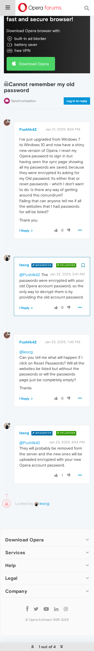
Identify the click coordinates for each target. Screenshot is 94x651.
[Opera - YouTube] (46, 609)
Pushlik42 (28, 129)
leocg (24, 265)
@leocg (26, 352)
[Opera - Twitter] (36, 609)
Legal (11, 578)
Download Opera (34, 64)
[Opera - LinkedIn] (56, 609)
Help (10, 565)
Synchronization (23, 101)
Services (15, 552)
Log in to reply (77, 101)
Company (16, 591)
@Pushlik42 (29, 274)
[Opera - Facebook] (27, 609)
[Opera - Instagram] (65, 609)
